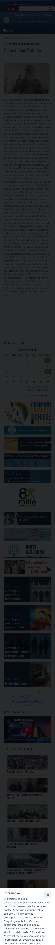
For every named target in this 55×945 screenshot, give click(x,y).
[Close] (47, 894)
